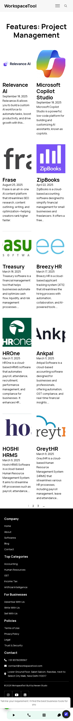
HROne (11, 353)
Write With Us (12, 607)
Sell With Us (10, 613)
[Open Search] (66, 6)
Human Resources (14, 569)
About (7, 532)
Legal (7, 639)
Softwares (10, 537)
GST (6, 575)
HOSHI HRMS (11, 451)
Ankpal (44, 353)
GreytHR (47, 448)
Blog (6, 543)
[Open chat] (66, 714)
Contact (9, 549)
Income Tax (10, 581)
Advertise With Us (14, 601)
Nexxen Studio (40, 685)
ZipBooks (48, 179)
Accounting (11, 564)
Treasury (13, 266)
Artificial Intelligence (16, 587)
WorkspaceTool (20, 6)
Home (7, 526)
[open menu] (57, 6)
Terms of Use (12, 628)
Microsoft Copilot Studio (48, 91)
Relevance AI (15, 88)
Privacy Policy (11, 633)
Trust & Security (13, 645)
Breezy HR (49, 266)
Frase (9, 179)
